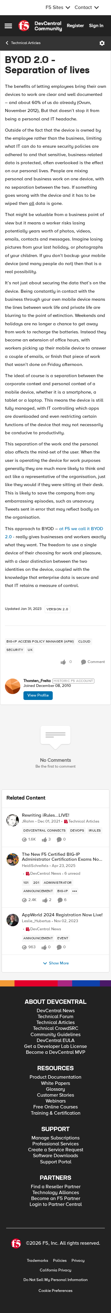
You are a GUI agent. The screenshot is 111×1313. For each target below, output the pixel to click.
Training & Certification (55, 1113)
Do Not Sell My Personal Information (55, 1280)
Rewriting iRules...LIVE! (45, 815)
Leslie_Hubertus (36, 921)
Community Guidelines (55, 1035)
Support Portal (55, 1162)
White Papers (55, 1083)
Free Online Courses (55, 1107)
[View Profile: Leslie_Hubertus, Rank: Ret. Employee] (12, 920)
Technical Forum (55, 1017)
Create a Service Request (55, 1150)
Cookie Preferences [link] (55, 1290)
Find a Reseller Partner (55, 1187)
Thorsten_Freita (37, 681)
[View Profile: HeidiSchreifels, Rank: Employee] (12, 859)
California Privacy (55, 1270)
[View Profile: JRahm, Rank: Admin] (12, 820)
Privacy (78, 1260)
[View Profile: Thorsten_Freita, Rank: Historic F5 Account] (12, 686)
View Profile (38, 695)
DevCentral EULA (56, 1041)
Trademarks (37, 1260)
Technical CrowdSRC (55, 1028)
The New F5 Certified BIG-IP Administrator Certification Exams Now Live (62, 857)
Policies (60, 1260)
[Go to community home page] (40, 26)
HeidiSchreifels (35, 866)
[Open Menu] (102, 43)
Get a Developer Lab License (55, 1046)
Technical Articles (26, 43)
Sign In (96, 25)
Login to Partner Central (56, 1204)
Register (75, 25)
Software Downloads (55, 1156)
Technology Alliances (55, 1193)
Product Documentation (55, 1077)
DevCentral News (56, 1011)
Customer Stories (55, 1095)
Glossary (55, 1089)
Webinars (56, 1101)
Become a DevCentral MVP (55, 1052)
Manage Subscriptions (55, 1138)
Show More (59, 963)
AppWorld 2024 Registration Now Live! (62, 915)
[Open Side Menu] (8, 25)
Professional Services (55, 1144)
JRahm (28, 821)
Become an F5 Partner (55, 1199)
